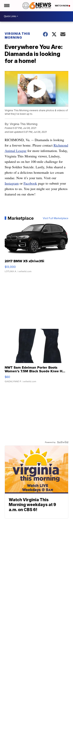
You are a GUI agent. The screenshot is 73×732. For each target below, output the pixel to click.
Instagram (12, 183)
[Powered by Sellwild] (62, 442)
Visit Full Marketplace (55, 218)
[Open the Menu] (6, 5)
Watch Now (62, 5)
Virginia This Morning (17, 35)
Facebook (30, 183)
